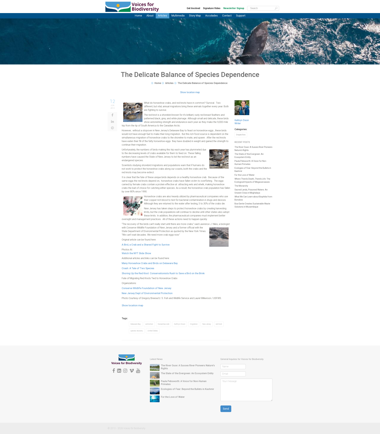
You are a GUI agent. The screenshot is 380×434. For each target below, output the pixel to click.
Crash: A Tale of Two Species (138, 268)
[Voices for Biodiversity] (126, 359)
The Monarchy (241, 186)
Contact (227, 15)
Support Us (241, 17)
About (150, 15)
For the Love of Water (245, 175)
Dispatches (241, 135)
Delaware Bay (135, 324)
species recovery (136, 331)
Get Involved (193, 8)
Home (138, 15)
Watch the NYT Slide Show (136, 253)
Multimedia (178, 15)
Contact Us (227, 17)
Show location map (190, 92)
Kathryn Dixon (179, 324)
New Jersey (206, 324)
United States (153, 331)
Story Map (195, 15)
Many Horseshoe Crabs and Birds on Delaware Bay (150, 263)
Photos (175, 17)
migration (194, 324)
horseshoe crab (163, 324)
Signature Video (211, 8)
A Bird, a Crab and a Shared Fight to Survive (146, 244)
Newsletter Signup (233, 8)
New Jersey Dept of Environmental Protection (147, 293)
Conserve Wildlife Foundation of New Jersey (146, 288)
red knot (219, 324)
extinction (149, 324)
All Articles (163, 17)
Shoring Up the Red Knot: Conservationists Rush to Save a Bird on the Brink (163, 273)
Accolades (211, 15)
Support (240, 15)
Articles (162, 15)
